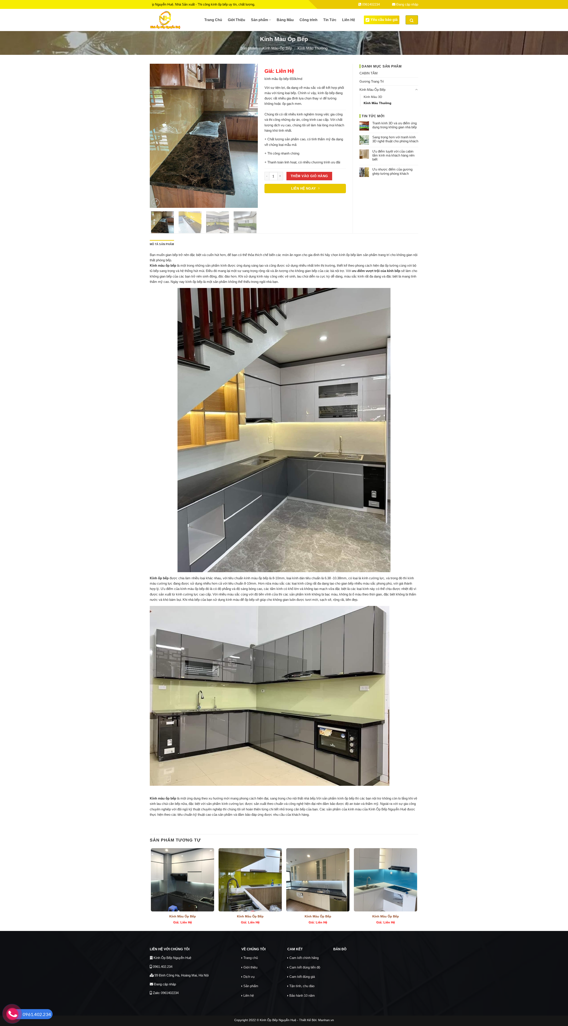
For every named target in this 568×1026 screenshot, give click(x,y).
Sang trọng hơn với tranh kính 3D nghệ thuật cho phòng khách (395, 139)
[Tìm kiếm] (412, 19)
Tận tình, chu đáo (301, 986)
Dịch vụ (248, 976)
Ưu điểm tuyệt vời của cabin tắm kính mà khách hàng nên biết (393, 155)
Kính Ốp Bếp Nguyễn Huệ (172, 958)
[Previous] (158, 135)
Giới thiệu (250, 967)
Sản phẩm (259, 20)
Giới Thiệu (236, 20)
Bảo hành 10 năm (302, 995)
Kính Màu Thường (312, 48)
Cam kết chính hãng (304, 958)
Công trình (309, 20)
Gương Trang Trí (371, 81)
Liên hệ (248, 995)
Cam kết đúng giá (302, 976)
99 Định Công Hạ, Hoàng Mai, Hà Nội (181, 975)
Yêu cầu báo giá (384, 20)
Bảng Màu (285, 20)
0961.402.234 (162, 966)
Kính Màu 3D (373, 97)
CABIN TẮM (368, 73)
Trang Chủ (213, 20)
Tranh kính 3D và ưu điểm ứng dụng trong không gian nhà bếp (394, 125)
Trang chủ (250, 958)
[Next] (250, 135)
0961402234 (370, 4)
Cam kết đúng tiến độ (304, 967)
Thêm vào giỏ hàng (309, 176)
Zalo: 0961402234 (165, 993)
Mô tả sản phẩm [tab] (162, 244)
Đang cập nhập (406, 4)
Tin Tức (329, 20)
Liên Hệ (348, 20)
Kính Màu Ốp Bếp (277, 48)
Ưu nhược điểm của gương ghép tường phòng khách (392, 171)
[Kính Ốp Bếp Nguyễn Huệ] (174, 20)
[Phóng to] (155, 202)
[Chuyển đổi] (416, 89)
